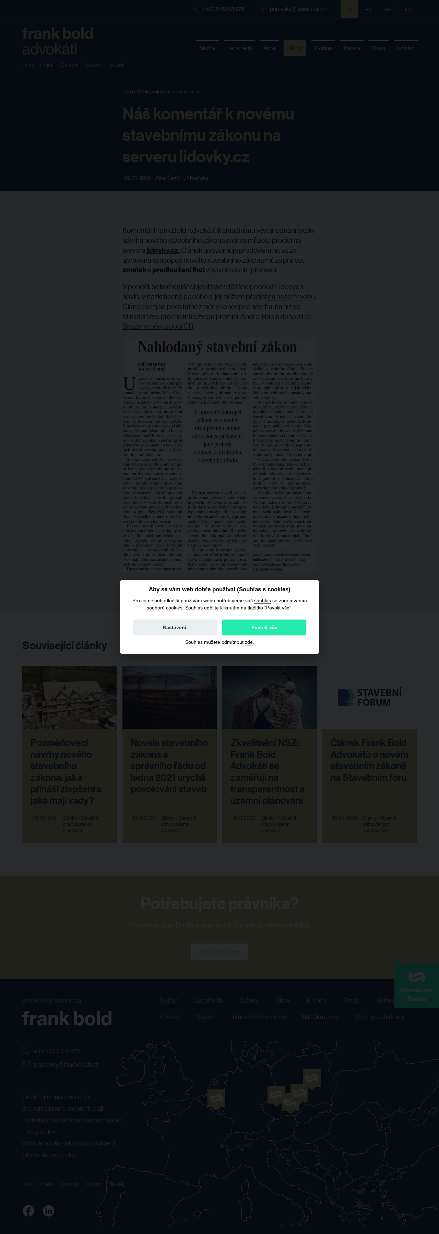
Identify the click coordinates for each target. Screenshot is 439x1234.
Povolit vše (264, 627)
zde (249, 642)
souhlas (262, 600)
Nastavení (174, 627)
